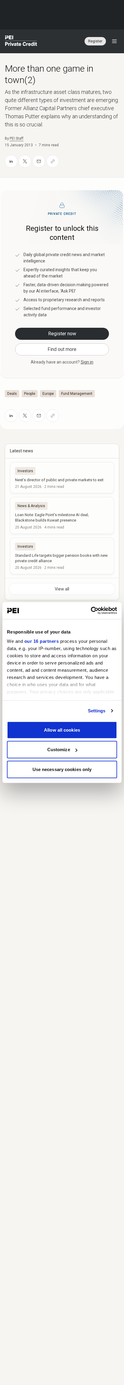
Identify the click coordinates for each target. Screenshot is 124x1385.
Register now (62, 333)
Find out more (62, 349)
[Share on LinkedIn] (11, 161)
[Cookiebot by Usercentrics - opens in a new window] (90, 611)
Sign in (87, 362)
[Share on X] (25, 161)
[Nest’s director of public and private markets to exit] (62, 477)
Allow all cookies (62, 729)
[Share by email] (39, 161)
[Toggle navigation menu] (114, 41)
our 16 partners (41, 641)
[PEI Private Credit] (21, 41)
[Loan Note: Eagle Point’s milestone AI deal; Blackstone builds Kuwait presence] (62, 515)
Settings (97, 710)
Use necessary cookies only (62, 769)
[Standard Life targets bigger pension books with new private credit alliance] (62, 556)
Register (95, 41)
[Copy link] (52, 161)
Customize (58, 749)
